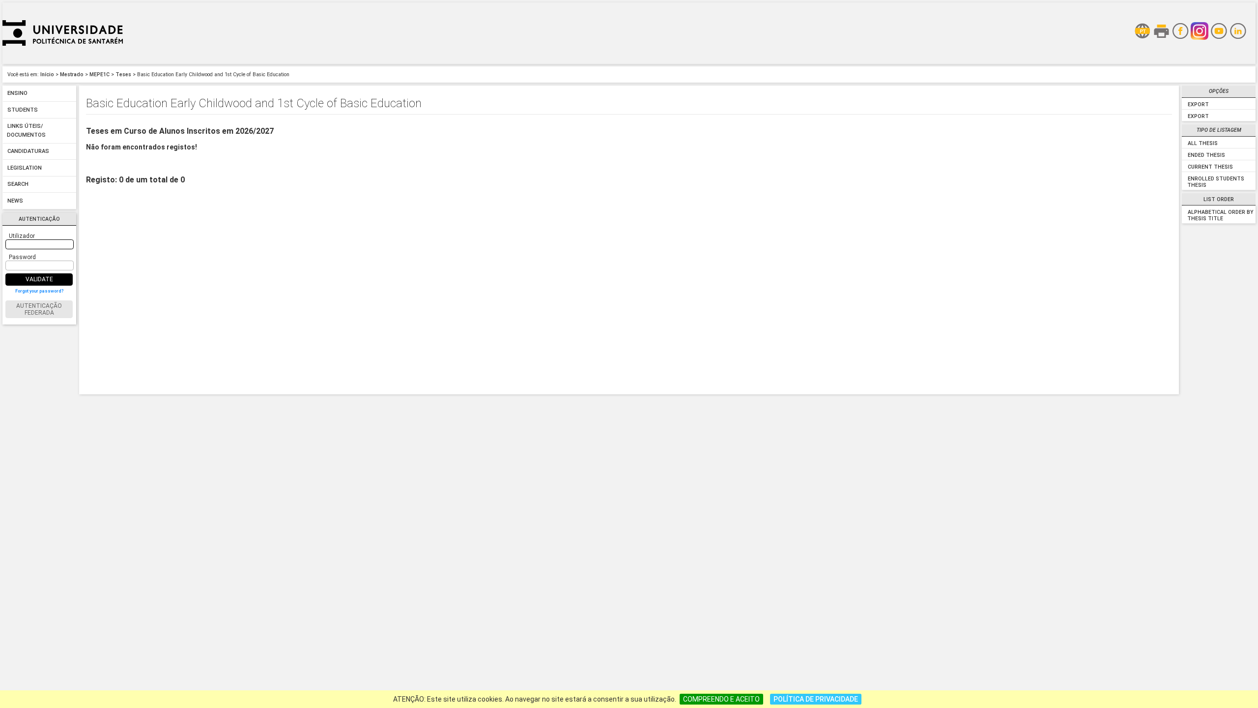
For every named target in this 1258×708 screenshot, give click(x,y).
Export (1198, 104)
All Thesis (1203, 143)
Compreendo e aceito (721, 699)
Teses (123, 74)
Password (22, 257)
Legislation (24, 168)
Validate (39, 279)
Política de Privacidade (815, 699)
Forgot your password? (39, 291)
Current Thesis (1210, 167)
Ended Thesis (1206, 155)
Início (47, 74)
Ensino (17, 93)
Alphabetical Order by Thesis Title (1220, 215)
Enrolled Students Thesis (1215, 182)
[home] (62, 61)
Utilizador (22, 236)
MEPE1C (99, 74)
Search (18, 184)
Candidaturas (28, 151)
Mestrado (72, 74)
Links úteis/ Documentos (26, 131)
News (15, 201)
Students (22, 110)
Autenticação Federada (39, 309)
